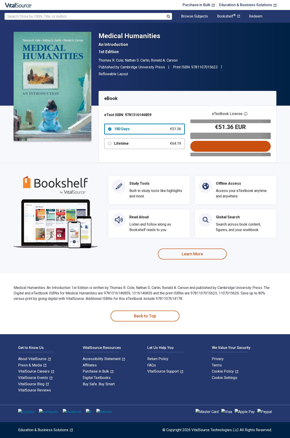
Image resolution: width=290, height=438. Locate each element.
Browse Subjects (194, 16)
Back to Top (145, 316)
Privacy (218, 359)
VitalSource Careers (34, 371)
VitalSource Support (163, 371)
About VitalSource (32, 359)
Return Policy (157, 359)
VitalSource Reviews (34, 390)
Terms (217, 365)
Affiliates (90, 365)
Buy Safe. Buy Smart (99, 384)
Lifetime (147, 143)
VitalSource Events (33, 378)
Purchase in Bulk (197, 5)
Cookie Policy (223, 371)
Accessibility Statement (102, 359)
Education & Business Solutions (246, 5)
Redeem (255, 16)
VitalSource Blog (31, 384)
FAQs (151, 365)
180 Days (147, 129)
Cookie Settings (224, 378)
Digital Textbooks (97, 378)
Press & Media (30, 365)
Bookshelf (226, 16)
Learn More (192, 253)
